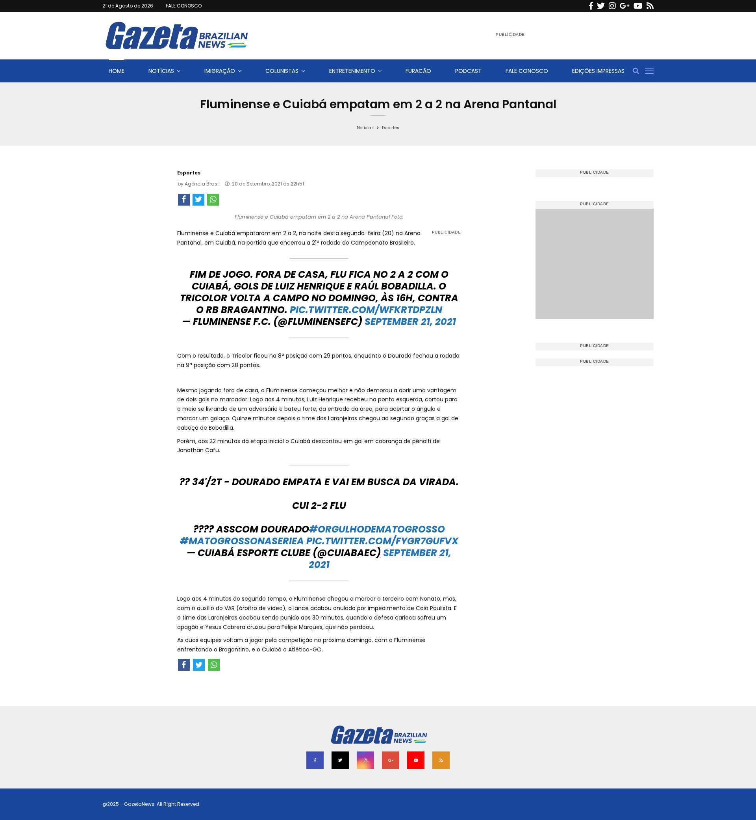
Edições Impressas (598, 71)
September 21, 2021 (410, 321)
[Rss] (650, 6)
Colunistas (281, 71)
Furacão (418, 71)
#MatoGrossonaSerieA (242, 540)
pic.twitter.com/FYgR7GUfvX (382, 540)
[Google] (625, 6)
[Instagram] (612, 6)
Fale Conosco (527, 71)
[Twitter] (601, 6)
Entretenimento (352, 71)
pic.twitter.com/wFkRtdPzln (366, 309)
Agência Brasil (202, 183)
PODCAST (468, 71)
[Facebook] (591, 6)
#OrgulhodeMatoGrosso (377, 529)
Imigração (219, 71)
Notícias (161, 71)
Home (116, 71)
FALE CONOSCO (184, 5)
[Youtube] (638, 6)
